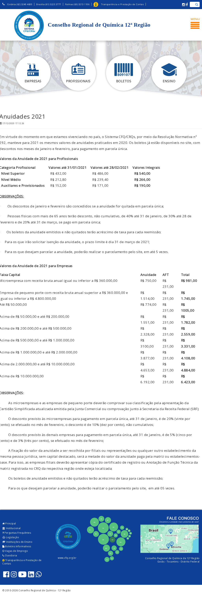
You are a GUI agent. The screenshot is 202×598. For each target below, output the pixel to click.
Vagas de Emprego (16, 551)
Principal (10, 523)
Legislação (12, 537)
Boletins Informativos (18, 546)
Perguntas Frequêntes (17, 532)
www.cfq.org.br (67, 558)
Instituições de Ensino (19, 542)
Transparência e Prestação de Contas (22, 562)
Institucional (13, 528)
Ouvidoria (10, 555)
